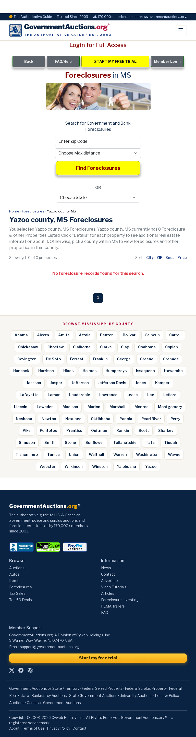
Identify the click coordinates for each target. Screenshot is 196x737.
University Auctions (136, 695)
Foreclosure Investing (120, 600)
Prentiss (74, 430)
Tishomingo (27, 454)
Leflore (169, 395)
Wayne (174, 454)
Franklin (100, 359)
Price (182, 257)
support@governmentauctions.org (49, 647)
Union (74, 454)
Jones (141, 383)
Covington (26, 359)
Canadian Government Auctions (54, 702)
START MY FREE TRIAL (115, 61)
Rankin (122, 430)
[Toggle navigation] (181, 30)
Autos (14, 574)
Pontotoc (48, 430)
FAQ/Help (63, 61)
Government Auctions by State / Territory (44, 688)
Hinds (68, 370)
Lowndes (45, 407)
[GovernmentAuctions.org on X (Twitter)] (11, 670)
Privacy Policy (58, 728)
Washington (147, 454)
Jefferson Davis (112, 383)
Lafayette (29, 395)
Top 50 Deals (20, 600)
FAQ (104, 612)
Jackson (34, 383)
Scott (144, 430)
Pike (27, 430)
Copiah (171, 347)
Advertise (109, 580)
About (14, 728)
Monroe (141, 407)
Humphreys (116, 370)
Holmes (89, 370)
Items (14, 580)
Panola (125, 419)
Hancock (21, 370)
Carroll (175, 335)
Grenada (171, 359)
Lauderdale (79, 395)
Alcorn (43, 335)
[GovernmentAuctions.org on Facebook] (20, 670)
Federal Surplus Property (146, 688)
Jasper (56, 383)
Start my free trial (98, 658)
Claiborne (82, 347)
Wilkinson (74, 466)
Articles (107, 593)
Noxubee (73, 419)
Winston (100, 466)
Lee (150, 395)
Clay (125, 347)
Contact (108, 574)
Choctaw (55, 347)
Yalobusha (126, 466)
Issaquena (145, 370)
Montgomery (170, 407)
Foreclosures (33, 211)
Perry (175, 419)
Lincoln (20, 407)
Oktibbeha (100, 419)
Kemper (162, 383)
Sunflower (94, 442)
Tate (150, 442)
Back (28, 61)
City (150, 257)
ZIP (159, 257)
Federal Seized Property (102, 688)
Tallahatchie (125, 442)
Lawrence (108, 395)
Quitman (99, 430)
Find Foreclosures (98, 168)
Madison (70, 407)
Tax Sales (17, 593)
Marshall (117, 407)
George (124, 359)
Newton (49, 419)
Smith (50, 442)
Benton (107, 335)
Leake (132, 395)
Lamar (54, 395)
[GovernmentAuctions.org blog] (30, 670)
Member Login (167, 61)
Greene (146, 359)
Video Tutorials (114, 587)
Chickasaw (28, 347)
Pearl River (151, 419)
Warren (120, 454)
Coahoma (147, 347)
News (106, 568)
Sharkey (165, 430)
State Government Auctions (93, 695)
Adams (21, 335)
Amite (64, 335)
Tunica (53, 454)
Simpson (27, 442)
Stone (70, 442)
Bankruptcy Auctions (49, 695)
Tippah (170, 442)
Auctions (16, 568)
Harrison (46, 370)
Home (14, 211)
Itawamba (173, 370)
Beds (170, 257)
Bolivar (129, 335)
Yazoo (150, 466)
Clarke (106, 347)
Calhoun (152, 335)
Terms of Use (33, 728)
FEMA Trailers (113, 606)
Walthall (96, 454)
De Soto (53, 359)
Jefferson (80, 383)
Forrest (76, 359)
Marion (94, 407)
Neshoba (24, 419)
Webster (47, 466)
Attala (85, 335)
